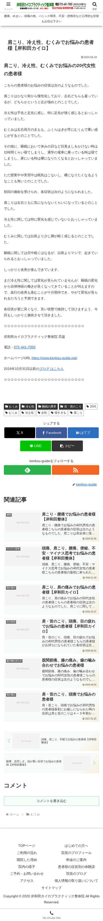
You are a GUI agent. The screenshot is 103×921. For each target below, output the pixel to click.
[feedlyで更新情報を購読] (27, 470)
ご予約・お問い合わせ (27, 874)
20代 (93, 406)
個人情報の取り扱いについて (76, 880)
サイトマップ (51, 888)
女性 (44, 412)
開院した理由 (27, 860)
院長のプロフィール (76, 853)
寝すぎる (60, 412)
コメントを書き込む (51, 801)
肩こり (78, 412)
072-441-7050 (24, 347)
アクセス (27, 880)
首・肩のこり (72, 406)
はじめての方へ (76, 846)
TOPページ (26, 846)
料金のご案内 (76, 860)
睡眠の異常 (49, 406)
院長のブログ (76, 874)
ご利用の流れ (27, 853)
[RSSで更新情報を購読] (75, 470)
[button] (67, 446)
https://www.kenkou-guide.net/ (54, 358)
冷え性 (30, 406)
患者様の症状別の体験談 (76, 867)
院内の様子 (26, 867)
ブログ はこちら (51, 369)
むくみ (13, 406)
